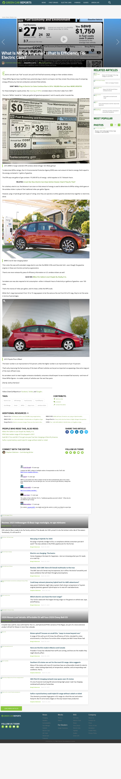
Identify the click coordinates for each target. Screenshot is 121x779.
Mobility (45, 720)
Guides (85, 2)
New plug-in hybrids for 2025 (41, 539)
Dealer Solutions (63, 728)
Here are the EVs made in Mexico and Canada (47, 648)
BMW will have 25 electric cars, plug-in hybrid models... (64, 416)
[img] (67, 432)
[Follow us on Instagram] (74, 452)
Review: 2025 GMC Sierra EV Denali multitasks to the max (52, 568)
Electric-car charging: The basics (42, 553)
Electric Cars (66, 2)
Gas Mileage (7, 405)
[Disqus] (46, 486)
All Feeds (76, 717)
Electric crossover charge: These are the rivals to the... (23, 422)
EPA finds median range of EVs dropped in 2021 (18, 434)
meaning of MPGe (35, 90)
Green (15, 405)
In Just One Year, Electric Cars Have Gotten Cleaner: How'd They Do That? (49, 181)
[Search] (114, 2)
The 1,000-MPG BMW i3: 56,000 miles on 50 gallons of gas (23, 419)
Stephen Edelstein (13, 62)
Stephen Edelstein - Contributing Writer (19, 452)
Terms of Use (92, 725)
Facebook (24, 391)
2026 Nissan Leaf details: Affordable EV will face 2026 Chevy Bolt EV (35, 616)
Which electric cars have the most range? (46, 597)
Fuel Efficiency (39, 400)
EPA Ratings (17, 400)
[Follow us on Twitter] (70, 452)
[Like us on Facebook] (66, 452)
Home (3, 17)
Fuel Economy (28, 400)
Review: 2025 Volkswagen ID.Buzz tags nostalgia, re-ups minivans (33, 522)
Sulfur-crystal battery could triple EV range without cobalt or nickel (25, 440)
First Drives (53, 2)
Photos (60, 717)
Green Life (95, 2)
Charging (45, 717)
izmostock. (73, 741)
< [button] (111, 125)
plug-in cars (31, 405)
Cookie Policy (92, 730)
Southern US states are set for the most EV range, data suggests (55, 662)
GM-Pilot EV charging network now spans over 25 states (52, 679)
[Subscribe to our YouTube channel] (78, 452)
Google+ (39, 391)
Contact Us (91, 720)
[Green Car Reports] (17, 2)
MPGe (22, 405)
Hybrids (77, 2)
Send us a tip (59, 399)
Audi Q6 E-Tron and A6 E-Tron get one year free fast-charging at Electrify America (30, 437)
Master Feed (77, 720)
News (44, 2)
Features (45, 738)
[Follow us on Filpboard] (82, 452)
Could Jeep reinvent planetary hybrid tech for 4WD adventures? (54, 582)
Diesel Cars (46, 735)
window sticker (42, 405)
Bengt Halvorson (6, 525)
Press (90, 723)
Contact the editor (60, 404)
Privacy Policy (92, 733)
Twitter (30, 391)
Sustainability (47, 723)
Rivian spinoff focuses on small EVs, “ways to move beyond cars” (55, 633)
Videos (60, 720)
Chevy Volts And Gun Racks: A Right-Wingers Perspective (66, 419)
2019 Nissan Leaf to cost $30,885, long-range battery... (22, 416)
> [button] (119, 125)
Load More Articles (11, 708)
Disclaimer (91, 728)
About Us (91, 717)
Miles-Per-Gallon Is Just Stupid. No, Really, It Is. (49, 276)
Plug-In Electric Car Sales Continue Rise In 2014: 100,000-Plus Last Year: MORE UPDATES (50, 86)
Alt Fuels (45, 733)
